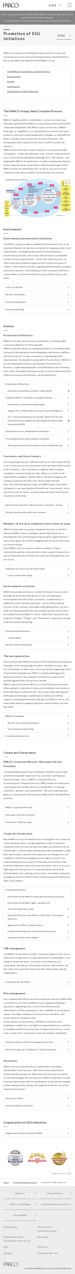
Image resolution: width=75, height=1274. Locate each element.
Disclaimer (43, 1237)
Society (11, 81)
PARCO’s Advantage (20, 1204)
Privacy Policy (10, 1227)
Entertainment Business (18, 631)
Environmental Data (15, 302)
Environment (14, 76)
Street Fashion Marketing (18, 644)
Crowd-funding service (17, 736)
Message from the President (20, 815)
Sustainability (20, 1215)
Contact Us (43, 1247)
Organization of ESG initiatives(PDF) (24, 1133)
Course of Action (14, 287)
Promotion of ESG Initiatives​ (53, 1182)
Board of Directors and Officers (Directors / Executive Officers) (35, 917)
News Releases (55, 1193)
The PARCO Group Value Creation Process (28, 71)
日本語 (52, 5)
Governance (13, 86)
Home (6, 1182)
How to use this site (48, 1253)
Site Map (7, 1253)
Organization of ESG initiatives (23, 91)
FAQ (5, 1247)
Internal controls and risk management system (29, 1042)
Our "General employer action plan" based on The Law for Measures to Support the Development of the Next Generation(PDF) (35, 420)
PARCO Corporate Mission (18, 807)
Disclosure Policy (14, 1098)
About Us (20, 1193)
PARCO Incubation (14, 716)
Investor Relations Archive (19, 1105)
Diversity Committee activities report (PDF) (30, 391)
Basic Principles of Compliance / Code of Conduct (30, 1049)
